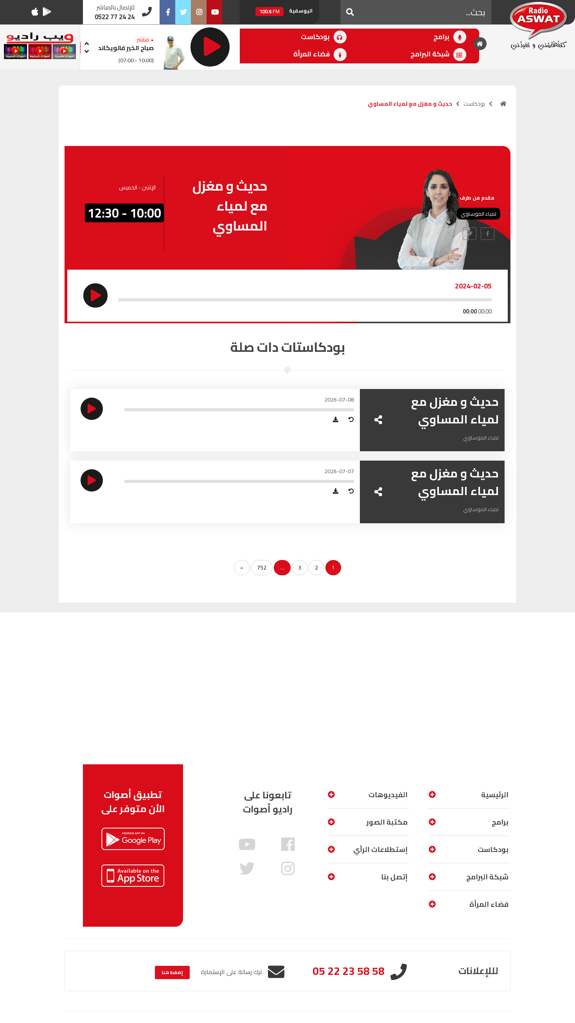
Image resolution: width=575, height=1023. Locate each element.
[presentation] (86, 42)
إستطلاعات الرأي (380, 849)
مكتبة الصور (387, 822)
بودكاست (316, 37)
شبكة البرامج (430, 54)
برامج (442, 37)
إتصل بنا (394, 876)
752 (261, 567)
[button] (350, 12)
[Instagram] (199, 12)
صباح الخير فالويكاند (126, 48)
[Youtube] (214, 12)
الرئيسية (495, 794)
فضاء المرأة (312, 54)
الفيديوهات (388, 794)
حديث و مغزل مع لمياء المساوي (455, 410)
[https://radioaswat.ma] (503, 104)
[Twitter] (183, 12)
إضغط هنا (172, 972)
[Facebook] (167, 12)
